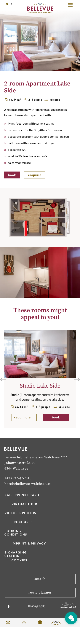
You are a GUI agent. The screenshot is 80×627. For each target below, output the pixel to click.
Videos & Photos (20, 513)
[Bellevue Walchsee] (40, 12)
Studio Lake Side (40, 385)
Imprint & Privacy (29, 543)
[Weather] (24, 622)
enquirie (34, 174)
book (12, 174)
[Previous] (3, 379)
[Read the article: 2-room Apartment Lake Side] (40, 38)
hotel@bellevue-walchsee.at (27, 484)
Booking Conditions (15, 532)
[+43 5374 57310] (8, 622)
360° (56, 622)
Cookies (19, 560)
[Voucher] (40, 622)
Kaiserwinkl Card (21, 495)
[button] (72, 5)
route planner (40, 592)
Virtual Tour (24, 504)
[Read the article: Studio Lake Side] (40, 377)
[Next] (77, 379)
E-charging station (15, 554)
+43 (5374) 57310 (17, 478)
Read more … (25, 417)
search (40, 579)
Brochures (22, 522)
